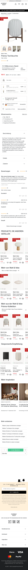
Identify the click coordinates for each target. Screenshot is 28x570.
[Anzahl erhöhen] (6, 450)
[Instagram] (14, 521)
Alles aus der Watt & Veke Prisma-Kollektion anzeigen (12, 310)
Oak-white (4, 453)
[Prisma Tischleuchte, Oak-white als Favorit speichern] (25, 450)
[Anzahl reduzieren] (2, 450)
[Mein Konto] (15, 4)
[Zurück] (2, 30)
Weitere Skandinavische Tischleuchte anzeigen (13, 436)
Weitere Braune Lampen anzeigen (10, 439)
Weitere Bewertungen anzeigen (14, 226)
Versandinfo (23, 104)
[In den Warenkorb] (10, 262)
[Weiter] (25, 30)
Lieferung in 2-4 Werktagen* (15, 0)
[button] (4, 60)
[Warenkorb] (22, 4)
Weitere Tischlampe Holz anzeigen (10, 428)
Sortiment (4, 534)
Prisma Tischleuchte (5, 14)
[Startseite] (4, 4)
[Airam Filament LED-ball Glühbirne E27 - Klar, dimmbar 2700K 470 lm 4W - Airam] (3, 86)
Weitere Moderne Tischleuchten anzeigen (12, 431)
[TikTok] (18, 521)
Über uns (4, 545)
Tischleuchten (15, 13)
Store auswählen (22, 109)
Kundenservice (6, 529)
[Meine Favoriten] (19, 4)
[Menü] (26, 4)
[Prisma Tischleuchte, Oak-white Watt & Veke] (14, 31)
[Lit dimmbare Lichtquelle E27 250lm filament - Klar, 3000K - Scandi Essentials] (3, 91)
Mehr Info (24, 114)
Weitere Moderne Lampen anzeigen (10, 442)
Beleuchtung (3, 13)
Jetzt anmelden (23, 68)
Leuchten (9, 13)
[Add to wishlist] (8, 263)
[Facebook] (10, 521)
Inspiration (4, 539)
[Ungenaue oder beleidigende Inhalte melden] (26, 196)
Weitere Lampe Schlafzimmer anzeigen (11, 425)
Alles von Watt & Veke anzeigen (9, 270)
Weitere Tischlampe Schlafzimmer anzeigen (12, 433)
